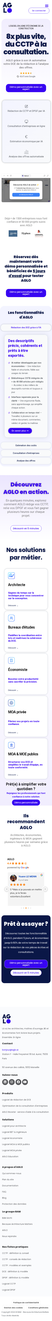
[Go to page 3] (28, 907)
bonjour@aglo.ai (10, 1049)
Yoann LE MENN (27, 876)
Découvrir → (13, 605)
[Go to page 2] (26, 908)
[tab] (26, 327)
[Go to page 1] (23, 907)
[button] (47, 6)
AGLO (10, 859)
